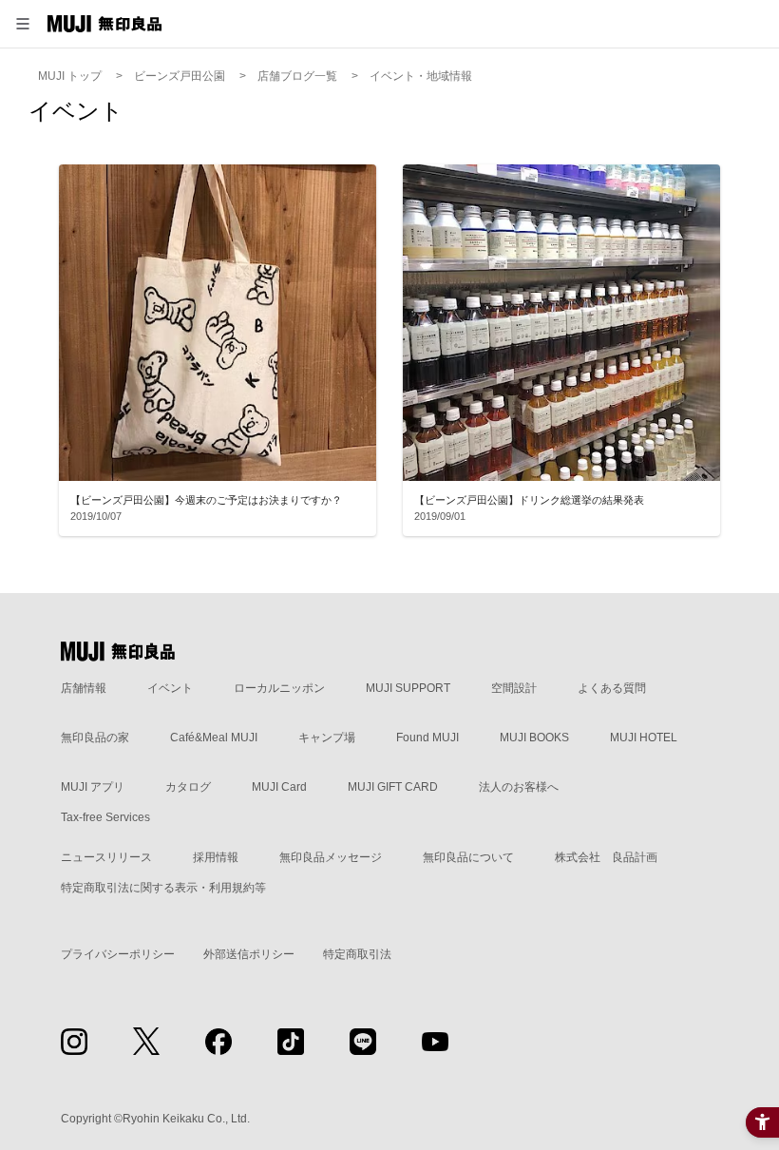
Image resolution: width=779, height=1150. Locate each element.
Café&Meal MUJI (213, 737)
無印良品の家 (95, 737)
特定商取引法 (357, 954)
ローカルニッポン (279, 688)
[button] (23, 24)
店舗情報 (83, 688)
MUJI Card (279, 787)
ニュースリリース (106, 857)
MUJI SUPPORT (408, 688)
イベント (170, 688)
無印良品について (468, 857)
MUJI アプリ (92, 787)
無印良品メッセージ (330, 857)
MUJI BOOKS (534, 737)
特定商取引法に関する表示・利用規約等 (163, 887)
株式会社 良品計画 (606, 857)
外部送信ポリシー (248, 954)
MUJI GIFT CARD (393, 787)
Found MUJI (427, 737)
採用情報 (215, 857)
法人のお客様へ (519, 787)
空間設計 (514, 688)
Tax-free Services (105, 817)
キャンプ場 (326, 737)
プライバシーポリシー (118, 954)
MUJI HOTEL (643, 737)
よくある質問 (612, 688)
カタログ (188, 787)
